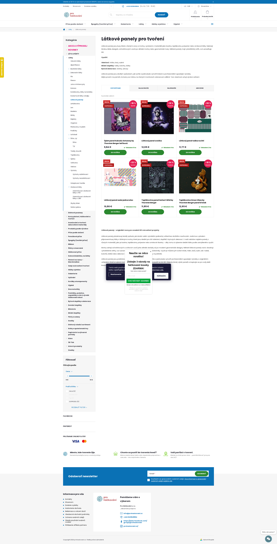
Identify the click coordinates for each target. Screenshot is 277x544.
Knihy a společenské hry (78, 328)
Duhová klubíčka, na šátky (79, 256)
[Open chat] (268, 538)
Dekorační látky (76, 73)
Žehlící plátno (76, 207)
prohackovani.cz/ (131, 526)
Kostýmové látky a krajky (80, 96)
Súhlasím (161, 276)
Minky (73, 115)
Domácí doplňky (75, 305)
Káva (70, 338)
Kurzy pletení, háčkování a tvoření (79, 217)
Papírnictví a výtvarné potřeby (77, 333)
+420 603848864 (130, 517)
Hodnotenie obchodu (73, 508)
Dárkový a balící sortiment (79, 325)
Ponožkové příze (75, 236)
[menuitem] (76, 24)
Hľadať (161, 15)
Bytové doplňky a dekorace (79, 301)
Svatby (71, 321)
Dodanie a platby (90, 6)
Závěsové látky (76, 187)
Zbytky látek (75, 203)
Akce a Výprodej (77, 46)
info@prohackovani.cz (133, 513)
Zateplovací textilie (78, 183)
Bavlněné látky (76, 69)
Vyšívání (71, 277)
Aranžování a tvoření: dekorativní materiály (77, 224)
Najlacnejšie (143, 88)
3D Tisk (71, 342)
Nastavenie (116, 274)
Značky (71, 350)
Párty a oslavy (74, 317)
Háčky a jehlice (74, 270)
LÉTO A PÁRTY (73, 54)
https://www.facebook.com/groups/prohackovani (135, 522)
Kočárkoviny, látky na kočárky (81, 92)
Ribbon (71, 244)
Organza (74, 123)
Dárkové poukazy (75, 213)
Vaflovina (74, 163)
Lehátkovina (75, 104)
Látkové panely (77, 100)
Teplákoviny (75, 155)
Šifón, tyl (74, 138)
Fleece (73, 80)
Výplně (71, 285)
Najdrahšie (171, 88)
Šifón (74, 142)
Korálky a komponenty (77, 281)
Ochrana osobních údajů (74, 517)
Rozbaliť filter (78, 407)
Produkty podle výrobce (78, 229)
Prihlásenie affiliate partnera (76, 525)
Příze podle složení (76, 232)
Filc (72, 76)
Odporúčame (115, 88)
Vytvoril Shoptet (208, 540)
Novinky (73, 49)
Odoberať (201, 474)
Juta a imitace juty (78, 84)
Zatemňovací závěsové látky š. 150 (82, 192)
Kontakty (66, 6)
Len (72, 107)
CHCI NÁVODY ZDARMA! (138, 281)
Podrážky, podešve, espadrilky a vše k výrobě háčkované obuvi (78, 295)
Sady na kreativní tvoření (78, 266)
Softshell (74, 134)
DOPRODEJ (74, 401)
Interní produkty (75, 346)
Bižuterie (72, 309)
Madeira (74, 111)
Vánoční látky (76, 61)
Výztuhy (74, 170)
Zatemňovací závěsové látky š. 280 (82, 197)
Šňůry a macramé (75, 248)
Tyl (74, 146)
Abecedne (200, 88)
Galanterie (72, 274)
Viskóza (73, 167)
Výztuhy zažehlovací (80, 174)
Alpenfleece (75, 65)
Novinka (73, 395)
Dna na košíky (74, 289)
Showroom (77, 6)
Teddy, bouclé (76, 151)
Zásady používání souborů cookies (75, 521)
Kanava (73, 88)
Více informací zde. (155, 270)
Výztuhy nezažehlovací (81, 178)
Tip (71, 398)
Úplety (73, 159)
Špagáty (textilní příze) (78, 240)
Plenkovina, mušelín (78, 127)
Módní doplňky (74, 313)
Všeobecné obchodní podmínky (77, 514)
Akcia (72, 391)
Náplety (73, 119)
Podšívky (74, 131)
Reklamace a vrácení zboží (75, 511)
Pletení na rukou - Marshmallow (75, 261)
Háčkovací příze (75, 252)
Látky (70, 58)
